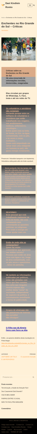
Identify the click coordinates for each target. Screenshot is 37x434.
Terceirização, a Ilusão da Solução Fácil (14, 388)
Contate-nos (5, 427)
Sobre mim (5, 432)
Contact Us (20, 424)
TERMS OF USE (16, 432)
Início (3, 17)
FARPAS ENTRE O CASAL (10, 398)
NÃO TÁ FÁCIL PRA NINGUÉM (12, 402)
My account (18, 429)
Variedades (4, 30)
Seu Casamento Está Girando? (11, 391)
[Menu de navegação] (30, 5)
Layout (9, 429)
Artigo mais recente (7, 424)
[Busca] (34, 5)
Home (29, 427)
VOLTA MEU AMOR (8, 395)
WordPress (24, 420)
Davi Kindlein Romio (19, 427)
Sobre (25, 429)
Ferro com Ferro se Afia (16, 330)
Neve (11, 420)
